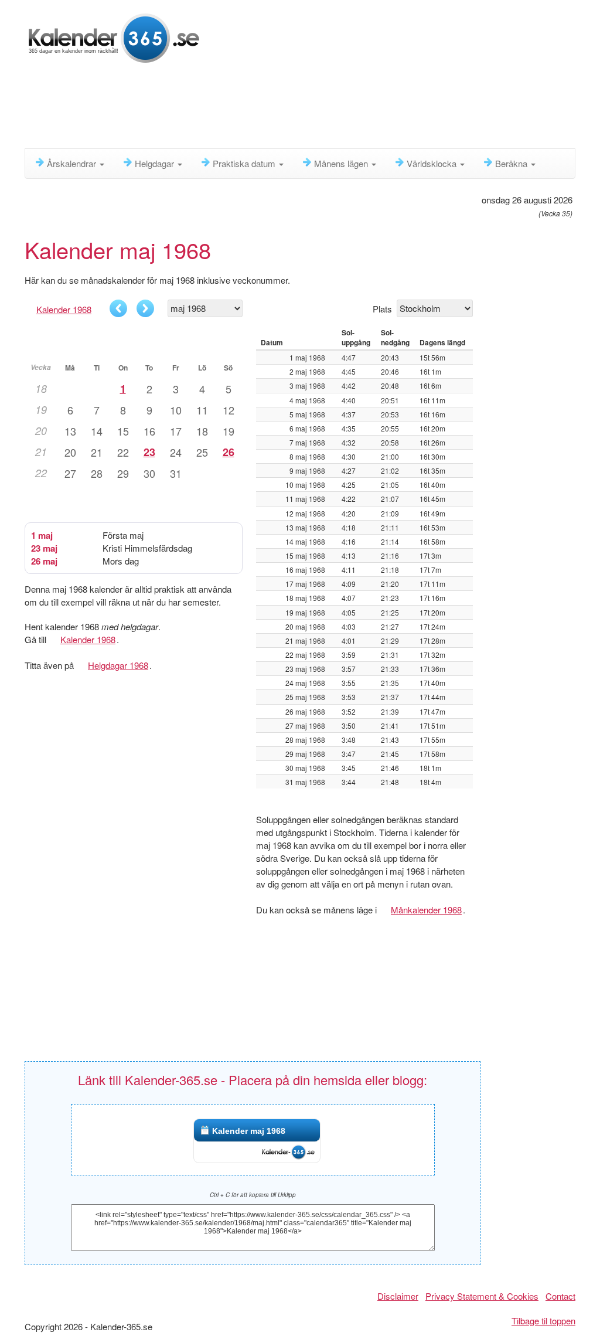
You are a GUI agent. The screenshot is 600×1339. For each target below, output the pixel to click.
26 (228, 452)
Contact (560, 1296)
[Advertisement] (309, 108)
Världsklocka (433, 163)
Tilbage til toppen (543, 1320)
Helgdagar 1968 (118, 665)
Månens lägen (342, 163)
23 (149, 452)
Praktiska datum (245, 163)
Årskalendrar (72, 163)
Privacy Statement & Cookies (481, 1296)
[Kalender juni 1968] (145, 308)
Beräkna (512, 163)
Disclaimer (397, 1296)
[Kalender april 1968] (118, 308)
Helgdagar (155, 163)
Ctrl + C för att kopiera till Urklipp (253, 1195)
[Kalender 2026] (114, 36)
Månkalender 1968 (426, 909)
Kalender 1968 (63, 309)
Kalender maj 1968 (248, 1131)
